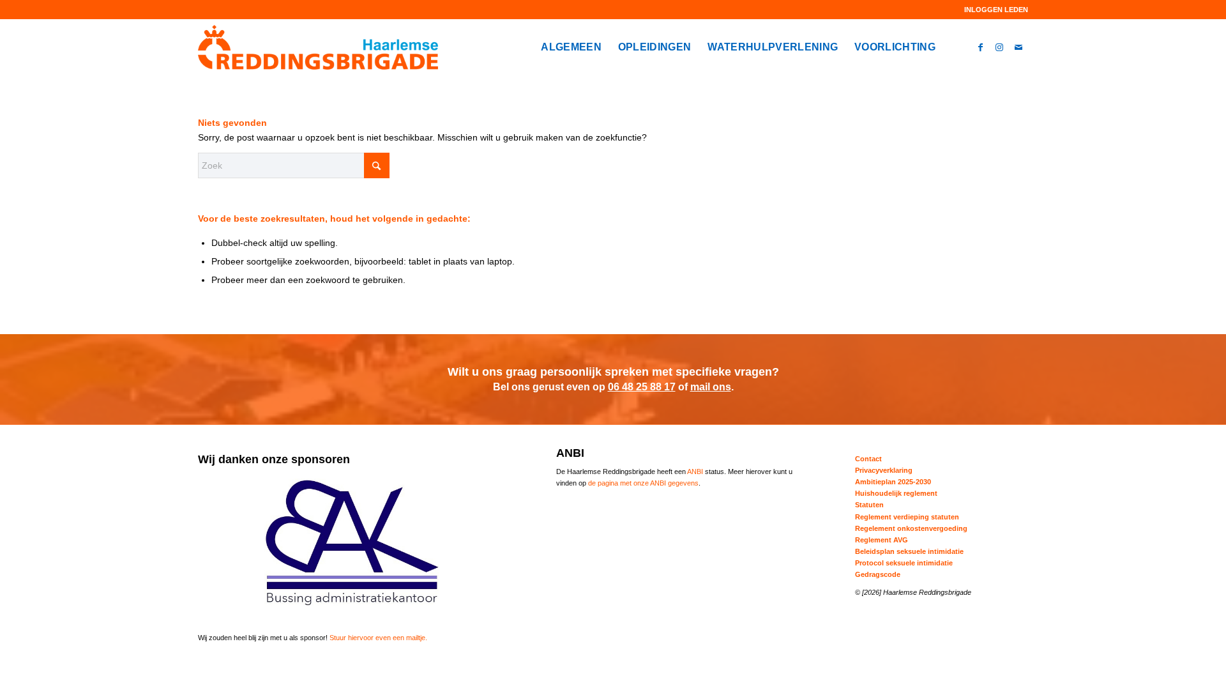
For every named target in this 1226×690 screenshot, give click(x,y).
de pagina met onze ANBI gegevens (643, 483)
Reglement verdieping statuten (907, 517)
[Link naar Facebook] (980, 46)
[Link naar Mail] (1018, 46)
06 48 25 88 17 (642, 386)
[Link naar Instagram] (999, 46)
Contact (868, 459)
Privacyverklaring (883, 470)
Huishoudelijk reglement (896, 493)
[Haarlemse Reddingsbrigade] (318, 47)
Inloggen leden (996, 9)
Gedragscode (877, 574)
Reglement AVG (881, 540)
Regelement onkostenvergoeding (911, 528)
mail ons (710, 386)
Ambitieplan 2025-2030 (893, 482)
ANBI (695, 471)
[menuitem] (993, 9)
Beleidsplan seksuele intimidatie (909, 551)
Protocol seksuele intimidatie (904, 563)
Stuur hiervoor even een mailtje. (378, 637)
